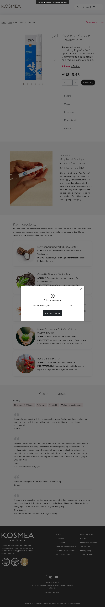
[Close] (81, 289)
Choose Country (52, 313)
